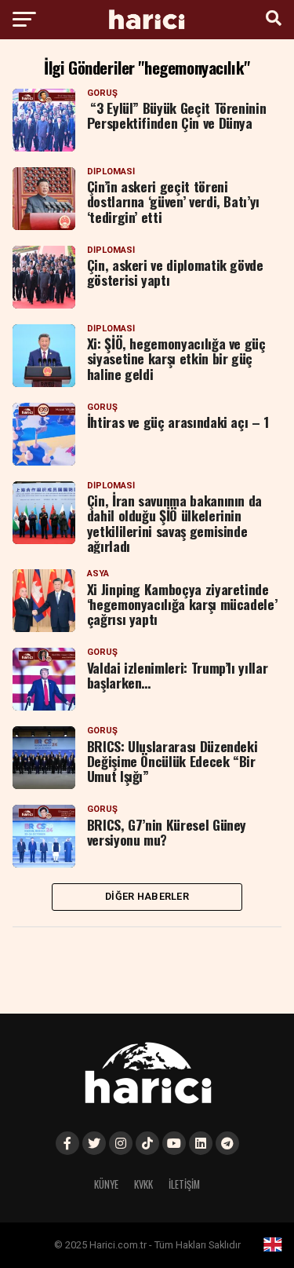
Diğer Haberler (147, 896)
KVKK (143, 1184)
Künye (106, 1184)
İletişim (184, 1184)
